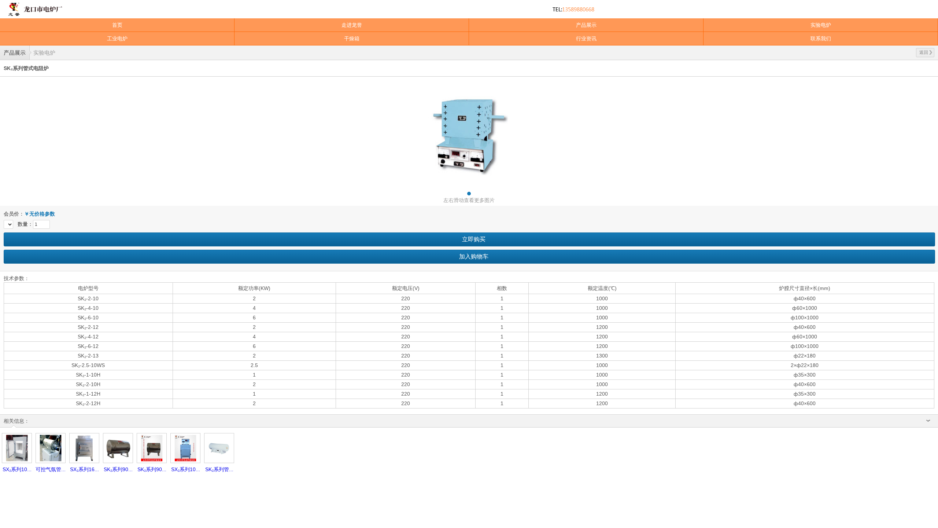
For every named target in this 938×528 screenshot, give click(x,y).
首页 (117, 25)
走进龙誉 (351, 25)
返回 (923, 52)
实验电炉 (820, 25)
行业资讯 (586, 38)
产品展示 (586, 25)
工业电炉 (117, 38)
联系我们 (820, 38)
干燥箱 (351, 38)
